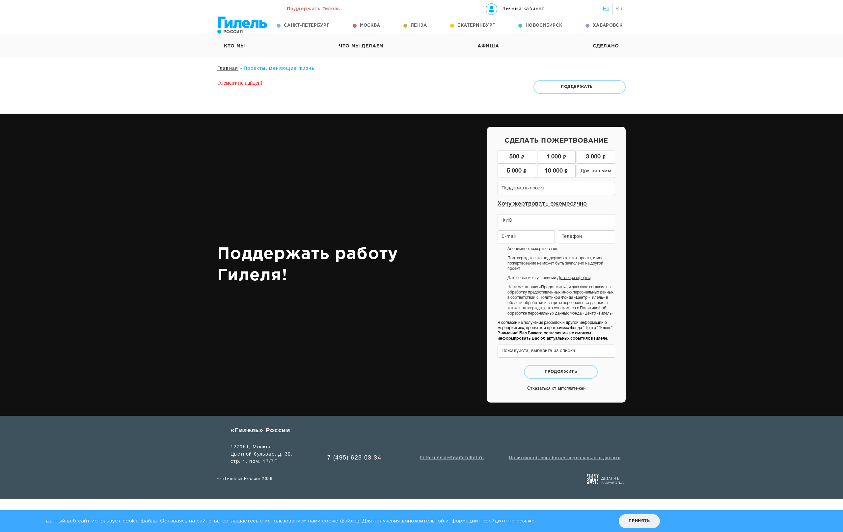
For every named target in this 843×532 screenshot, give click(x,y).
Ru (618, 9)
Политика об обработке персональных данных (564, 458)
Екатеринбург (476, 25)
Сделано (606, 46)
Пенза (419, 25)
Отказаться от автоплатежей (556, 389)
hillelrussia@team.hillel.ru (452, 458)
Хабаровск (607, 25)
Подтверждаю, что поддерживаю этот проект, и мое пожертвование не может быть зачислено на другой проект (555, 263)
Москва (370, 25)
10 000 (556, 170)
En (606, 9)
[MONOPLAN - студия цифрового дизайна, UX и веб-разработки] (605, 480)
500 (516, 156)
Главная (227, 69)
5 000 (517, 170)
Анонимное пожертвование (532, 249)
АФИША (488, 46)
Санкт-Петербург (306, 25)
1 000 (556, 156)
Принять (639, 521)
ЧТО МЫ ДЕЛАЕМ (361, 46)
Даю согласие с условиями (548, 278)
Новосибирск (544, 25)
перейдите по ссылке (506, 521)
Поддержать (577, 87)
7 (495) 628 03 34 (354, 458)
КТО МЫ (234, 46)
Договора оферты (573, 278)
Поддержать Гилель (313, 9)
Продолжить (561, 372)
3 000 (596, 156)
